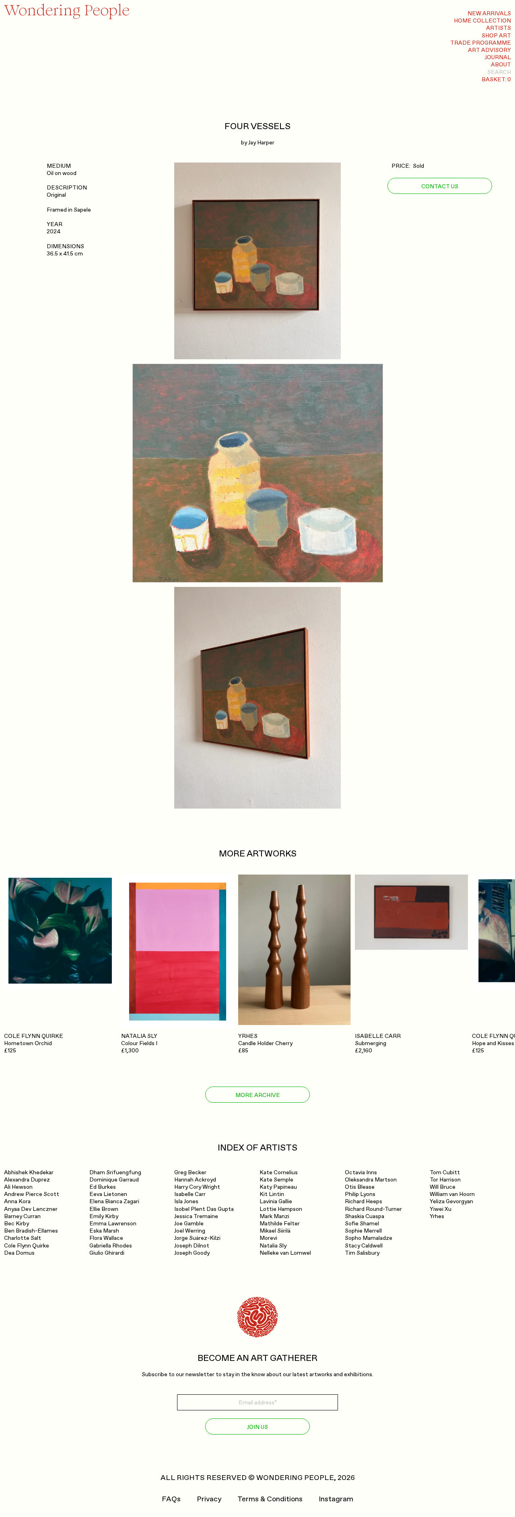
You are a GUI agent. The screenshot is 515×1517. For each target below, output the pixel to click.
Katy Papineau (278, 1187)
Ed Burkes (102, 1187)
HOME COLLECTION (482, 20)
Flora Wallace (106, 1238)
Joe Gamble (189, 1223)
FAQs (171, 1499)
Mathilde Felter (280, 1223)
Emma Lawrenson (112, 1223)
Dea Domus (19, 1252)
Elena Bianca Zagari (114, 1201)
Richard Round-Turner (373, 1209)
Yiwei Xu (440, 1209)
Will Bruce (442, 1187)
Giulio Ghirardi (106, 1252)
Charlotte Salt (22, 1238)
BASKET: (496, 79)
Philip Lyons (360, 1194)
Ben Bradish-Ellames (31, 1230)
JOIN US (257, 1427)
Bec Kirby (16, 1223)
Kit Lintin (272, 1194)
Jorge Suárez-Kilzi (197, 1238)
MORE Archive (257, 1095)
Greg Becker (190, 1172)
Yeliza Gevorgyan (451, 1201)
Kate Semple (276, 1179)
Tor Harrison (445, 1179)
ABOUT (501, 64)
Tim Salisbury (362, 1252)
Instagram (336, 1499)
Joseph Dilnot (191, 1245)
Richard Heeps (363, 1201)
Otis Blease (360, 1187)
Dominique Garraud (114, 1179)
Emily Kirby (103, 1216)
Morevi (268, 1238)
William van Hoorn (452, 1194)
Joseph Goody (192, 1252)
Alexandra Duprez (27, 1179)
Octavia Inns (361, 1172)
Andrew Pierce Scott (31, 1194)
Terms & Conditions (270, 1499)
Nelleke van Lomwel (285, 1252)
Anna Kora (17, 1201)
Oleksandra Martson (371, 1179)
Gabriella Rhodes (110, 1245)
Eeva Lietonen (108, 1194)
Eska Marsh (104, 1230)
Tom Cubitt (445, 1172)
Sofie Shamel (362, 1223)
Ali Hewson (18, 1187)
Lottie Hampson (281, 1209)
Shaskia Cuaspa (364, 1216)
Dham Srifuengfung (115, 1172)
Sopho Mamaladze (368, 1238)
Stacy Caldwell (364, 1245)
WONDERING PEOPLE (295, 1477)
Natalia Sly (273, 1245)
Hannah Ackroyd (195, 1179)
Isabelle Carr (190, 1194)
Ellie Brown (103, 1209)
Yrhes (437, 1216)
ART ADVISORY (489, 50)
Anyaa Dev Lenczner (31, 1209)
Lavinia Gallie (276, 1201)
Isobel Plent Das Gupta (204, 1209)
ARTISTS (498, 28)
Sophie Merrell (363, 1230)
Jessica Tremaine (196, 1216)
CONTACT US (439, 186)
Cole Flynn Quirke (26, 1245)
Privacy (209, 1499)
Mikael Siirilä (275, 1230)
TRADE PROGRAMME (480, 42)
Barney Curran (22, 1216)
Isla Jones (186, 1201)
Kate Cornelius (279, 1172)
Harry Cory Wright (197, 1187)
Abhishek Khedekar (29, 1172)
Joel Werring (189, 1230)
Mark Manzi (274, 1216)
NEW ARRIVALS (489, 13)
